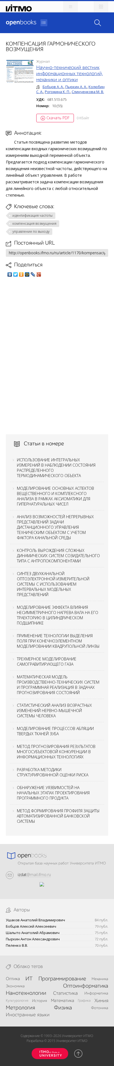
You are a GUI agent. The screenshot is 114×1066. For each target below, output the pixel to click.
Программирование (62, 979)
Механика (100, 979)
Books (21, 22)
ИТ (29, 979)
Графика (84, 1000)
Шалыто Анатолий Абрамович (32, 933)
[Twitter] (16, 274)
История (39, 1001)
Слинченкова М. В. (88, 91)
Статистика (65, 993)
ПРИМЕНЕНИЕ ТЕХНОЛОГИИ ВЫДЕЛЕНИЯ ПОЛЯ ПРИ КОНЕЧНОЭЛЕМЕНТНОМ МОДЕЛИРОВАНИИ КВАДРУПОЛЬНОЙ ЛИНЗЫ (58, 641)
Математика (62, 1001)
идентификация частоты (32, 215)
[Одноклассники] (21, 274)
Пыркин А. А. (76, 86)
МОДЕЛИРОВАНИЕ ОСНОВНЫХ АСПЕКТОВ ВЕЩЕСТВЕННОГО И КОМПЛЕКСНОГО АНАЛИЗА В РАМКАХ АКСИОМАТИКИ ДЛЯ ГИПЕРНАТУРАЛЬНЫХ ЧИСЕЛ (55, 496)
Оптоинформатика (85, 986)
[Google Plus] (39, 274)
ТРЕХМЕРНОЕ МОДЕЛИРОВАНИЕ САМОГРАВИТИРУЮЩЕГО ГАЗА (46, 661)
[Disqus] (57, 356)
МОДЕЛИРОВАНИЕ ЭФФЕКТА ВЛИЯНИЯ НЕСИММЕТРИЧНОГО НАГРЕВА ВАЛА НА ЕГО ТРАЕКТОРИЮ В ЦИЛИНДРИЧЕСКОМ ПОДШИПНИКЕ (57, 615)
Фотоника (99, 1008)
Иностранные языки (28, 1014)
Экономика (15, 986)
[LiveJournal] (33, 274)
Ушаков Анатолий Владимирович (35, 920)
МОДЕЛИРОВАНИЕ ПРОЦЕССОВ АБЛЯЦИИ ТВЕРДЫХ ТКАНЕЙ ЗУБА (55, 731)
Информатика (96, 993)
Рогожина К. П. (57, 91)
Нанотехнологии (26, 993)
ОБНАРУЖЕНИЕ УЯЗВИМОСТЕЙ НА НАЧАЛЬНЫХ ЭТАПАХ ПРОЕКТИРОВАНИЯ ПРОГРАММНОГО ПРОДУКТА (53, 793)
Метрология (20, 1008)
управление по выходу (31, 231)
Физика (63, 1008)
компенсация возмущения (34, 223)
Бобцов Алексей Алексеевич (31, 926)
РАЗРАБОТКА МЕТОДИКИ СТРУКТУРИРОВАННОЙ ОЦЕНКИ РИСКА (52, 772)
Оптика (13, 979)
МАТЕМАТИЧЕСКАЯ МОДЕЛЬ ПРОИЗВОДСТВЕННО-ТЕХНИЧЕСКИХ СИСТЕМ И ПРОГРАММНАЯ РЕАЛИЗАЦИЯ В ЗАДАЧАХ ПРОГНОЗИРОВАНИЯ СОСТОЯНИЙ (58, 684)
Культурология (17, 1000)
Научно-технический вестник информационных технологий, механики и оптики (69, 73)
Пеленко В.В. (17, 945)
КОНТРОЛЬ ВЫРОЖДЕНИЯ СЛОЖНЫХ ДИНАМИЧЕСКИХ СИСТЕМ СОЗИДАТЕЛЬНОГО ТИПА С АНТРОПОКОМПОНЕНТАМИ (58, 556)
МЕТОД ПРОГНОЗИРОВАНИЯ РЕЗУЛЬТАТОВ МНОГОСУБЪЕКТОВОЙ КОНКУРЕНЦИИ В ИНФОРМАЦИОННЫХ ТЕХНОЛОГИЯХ (56, 752)
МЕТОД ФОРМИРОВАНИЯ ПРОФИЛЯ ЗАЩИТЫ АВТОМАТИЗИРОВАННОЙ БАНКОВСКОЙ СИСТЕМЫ (58, 816)
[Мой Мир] (27, 274)
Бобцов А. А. (53, 86)
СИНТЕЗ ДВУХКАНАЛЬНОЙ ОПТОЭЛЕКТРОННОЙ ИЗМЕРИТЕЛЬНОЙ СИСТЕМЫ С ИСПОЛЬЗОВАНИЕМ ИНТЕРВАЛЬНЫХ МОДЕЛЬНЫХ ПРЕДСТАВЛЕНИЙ (53, 584)
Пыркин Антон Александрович (33, 939)
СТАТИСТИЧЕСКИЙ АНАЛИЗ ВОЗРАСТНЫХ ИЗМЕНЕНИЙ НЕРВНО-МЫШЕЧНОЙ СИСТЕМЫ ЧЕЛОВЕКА (54, 710)
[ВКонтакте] (10, 274)
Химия (101, 1000)
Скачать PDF (57, 117)
